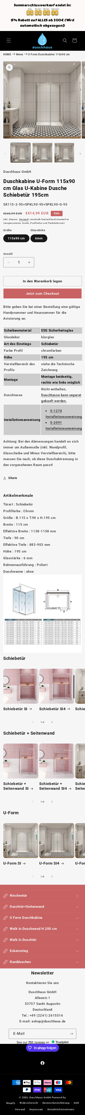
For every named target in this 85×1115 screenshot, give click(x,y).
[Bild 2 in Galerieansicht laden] (42, 152)
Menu (19, 54)
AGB (76, 1103)
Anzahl (7, 253)
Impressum (36, 1109)
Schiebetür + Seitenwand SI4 (53, 786)
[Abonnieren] (71, 1034)
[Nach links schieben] (5, 154)
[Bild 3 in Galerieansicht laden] (64, 152)
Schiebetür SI (15, 709)
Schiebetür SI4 (52, 709)
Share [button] (12, 478)
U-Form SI (12, 863)
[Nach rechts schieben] (80, 154)
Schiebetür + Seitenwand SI (16, 786)
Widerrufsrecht (29, 1103)
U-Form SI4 (49, 863)
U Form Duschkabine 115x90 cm (49, 54)
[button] (9, 40)
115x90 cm (16, 238)
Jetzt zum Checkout (42, 294)
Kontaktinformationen (61, 1109)
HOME (7, 54)
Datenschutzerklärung (56, 1103)
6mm (39, 238)
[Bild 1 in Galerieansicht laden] (20, 152)
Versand (24, 219)
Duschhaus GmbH (40, 1097)
